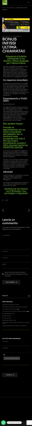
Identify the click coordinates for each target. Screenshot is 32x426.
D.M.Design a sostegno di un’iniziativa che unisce (14, 306)
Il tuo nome (5, 341)
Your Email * (5, 257)
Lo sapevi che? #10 (6, 315)
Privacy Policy (15, 358)
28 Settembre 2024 (17, 36)
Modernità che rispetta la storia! (10, 304)
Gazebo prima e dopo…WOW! (9, 320)
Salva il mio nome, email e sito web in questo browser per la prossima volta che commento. (16, 274)
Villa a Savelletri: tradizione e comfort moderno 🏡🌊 (15, 311)
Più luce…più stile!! (7, 318)
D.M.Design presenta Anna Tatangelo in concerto (14, 325)
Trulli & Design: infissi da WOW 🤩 (10, 309)
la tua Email (5, 348)
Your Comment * (6, 235)
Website (4, 264)
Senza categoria (11, 7)
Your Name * (5, 251)
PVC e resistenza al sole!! (8, 313)
